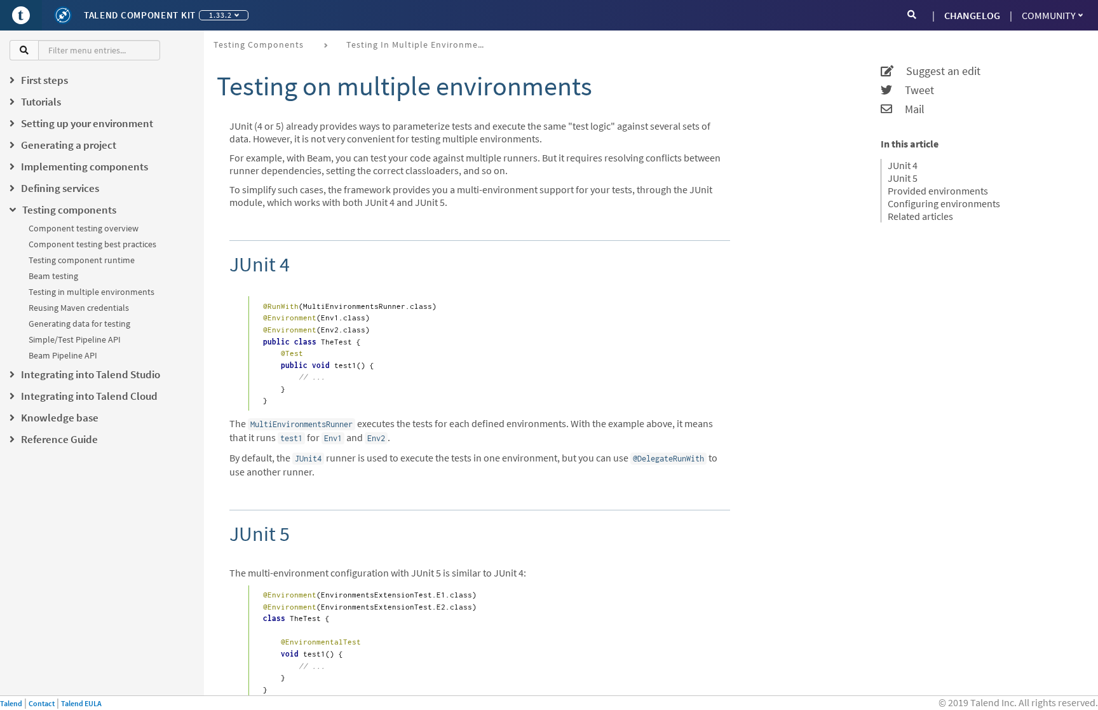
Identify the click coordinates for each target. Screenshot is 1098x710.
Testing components (259, 44)
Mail (908, 109)
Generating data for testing (79, 323)
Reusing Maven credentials (79, 307)
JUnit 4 (903, 165)
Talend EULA (81, 703)
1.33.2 (220, 15)
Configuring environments (944, 203)
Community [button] (1049, 15)
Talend (11, 703)
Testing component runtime (82, 260)
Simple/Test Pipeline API (75, 339)
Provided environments (938, 190)
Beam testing (53, 276)
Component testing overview (84, 228)
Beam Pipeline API (63, 355)
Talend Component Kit (140, 15)
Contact (42, 703)
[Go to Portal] (21, 15)
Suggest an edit (936, 71)
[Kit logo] (63, 15)
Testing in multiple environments (91, 291)
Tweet (913, 90)
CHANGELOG (972, 15)
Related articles (920, 216)
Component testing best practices (92, 244)
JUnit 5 (903, 178)
